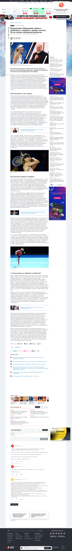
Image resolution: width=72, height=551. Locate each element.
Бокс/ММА (22, 0)
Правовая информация (38, 536)
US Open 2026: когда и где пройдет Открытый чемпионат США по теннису (57, 165)
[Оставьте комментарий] (31, 434)
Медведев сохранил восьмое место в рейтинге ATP (57, 124)
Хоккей (16, 0)
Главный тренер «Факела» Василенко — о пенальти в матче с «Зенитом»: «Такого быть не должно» (19, 412)
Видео (47, 2)
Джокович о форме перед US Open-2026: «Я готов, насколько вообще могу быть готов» (56, 65)
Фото (43, 2)
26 (11, 420)
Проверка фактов (10, 536)
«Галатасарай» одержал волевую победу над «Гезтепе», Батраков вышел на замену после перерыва (19, 423)
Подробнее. (52, 548)
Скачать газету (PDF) (19, 536)
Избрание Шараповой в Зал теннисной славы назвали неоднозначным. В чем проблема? (32, 212)
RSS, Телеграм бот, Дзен (39, 535)
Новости (39, 2)
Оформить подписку (19, 538)
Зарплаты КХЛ (27, 536)
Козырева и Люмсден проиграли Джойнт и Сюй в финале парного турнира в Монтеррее (57, 138)
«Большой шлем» (52, 58)
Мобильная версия (38, 540)
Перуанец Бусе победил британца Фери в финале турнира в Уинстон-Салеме (57, 144)
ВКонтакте (34, 343)
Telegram (20, 343)
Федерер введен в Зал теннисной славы (39, 417)
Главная (12, 22)
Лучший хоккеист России (29, 538)
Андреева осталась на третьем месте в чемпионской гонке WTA (56, 107)
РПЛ (13, 415)
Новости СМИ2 (12, 520)
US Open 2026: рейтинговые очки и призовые (57, 170)
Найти (40, 530)
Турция (13, 420)
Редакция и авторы (10, 535)
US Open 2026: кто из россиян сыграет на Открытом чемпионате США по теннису (57, 154)
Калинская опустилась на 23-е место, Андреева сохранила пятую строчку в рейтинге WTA (57, 112)
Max (40, 343)
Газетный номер (18, 535)
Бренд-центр (9, 540)
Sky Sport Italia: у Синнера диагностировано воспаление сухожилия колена (56, 149)
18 (31, 415)
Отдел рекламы (9, 538)
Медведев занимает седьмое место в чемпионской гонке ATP (57, 103)
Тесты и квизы (27, 535)
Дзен (27, 343)
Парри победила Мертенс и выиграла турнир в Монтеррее (56, 133)
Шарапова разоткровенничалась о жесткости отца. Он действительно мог (32, 308)
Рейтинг (30, 2)
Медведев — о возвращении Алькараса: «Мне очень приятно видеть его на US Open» (56, 175)
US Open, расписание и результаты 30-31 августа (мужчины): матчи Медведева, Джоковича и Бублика (57, 98)
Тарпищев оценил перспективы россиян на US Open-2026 (56, 70)
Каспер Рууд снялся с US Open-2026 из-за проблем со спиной (56, 60)
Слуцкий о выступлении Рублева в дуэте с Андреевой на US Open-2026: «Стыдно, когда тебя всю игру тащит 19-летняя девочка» (56, 118)
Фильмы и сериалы (43, 0)
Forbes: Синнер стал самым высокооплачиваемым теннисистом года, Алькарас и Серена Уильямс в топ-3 (57, 181)
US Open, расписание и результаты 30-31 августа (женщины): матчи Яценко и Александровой (57, 75)
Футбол (11, 0)
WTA (22, 2)
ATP (32, 415)
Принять (47, 548)
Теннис (27, 0)
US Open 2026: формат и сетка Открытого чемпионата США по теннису (56, 160)
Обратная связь (37, 538)
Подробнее (35, 548)
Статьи (26, 2)
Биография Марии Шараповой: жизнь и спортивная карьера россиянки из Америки (32, 130)
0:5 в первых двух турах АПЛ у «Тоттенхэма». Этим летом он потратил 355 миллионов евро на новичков (39, 412)
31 (11, 415)
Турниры (35, 2)
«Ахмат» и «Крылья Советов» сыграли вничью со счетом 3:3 (18, 417)
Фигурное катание (34, 0)
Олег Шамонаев (17, 37)
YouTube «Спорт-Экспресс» (58, 530)
